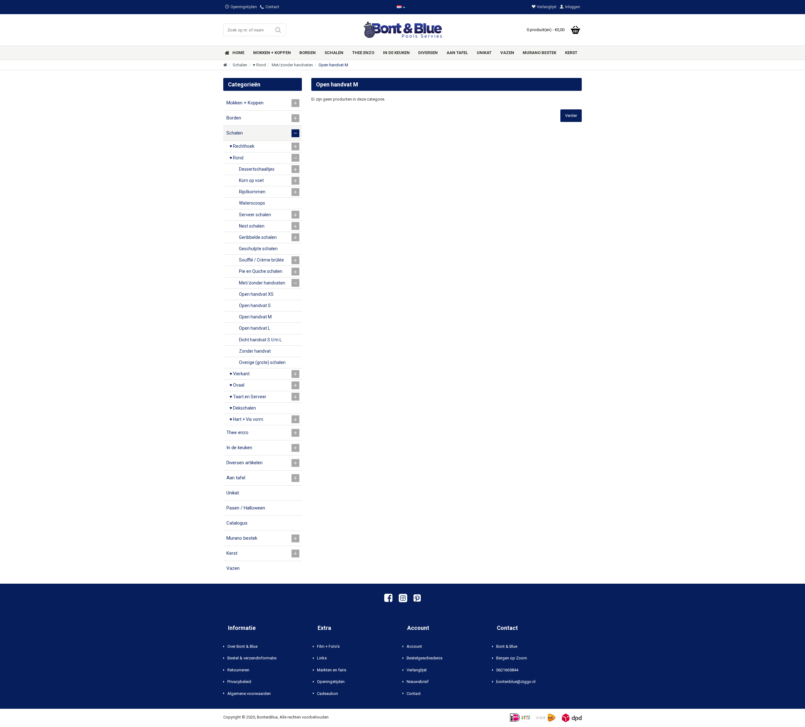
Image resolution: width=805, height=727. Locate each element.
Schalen (240, 65)
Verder (571, 115)
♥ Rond (259, 65)
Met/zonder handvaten (292, 65)
